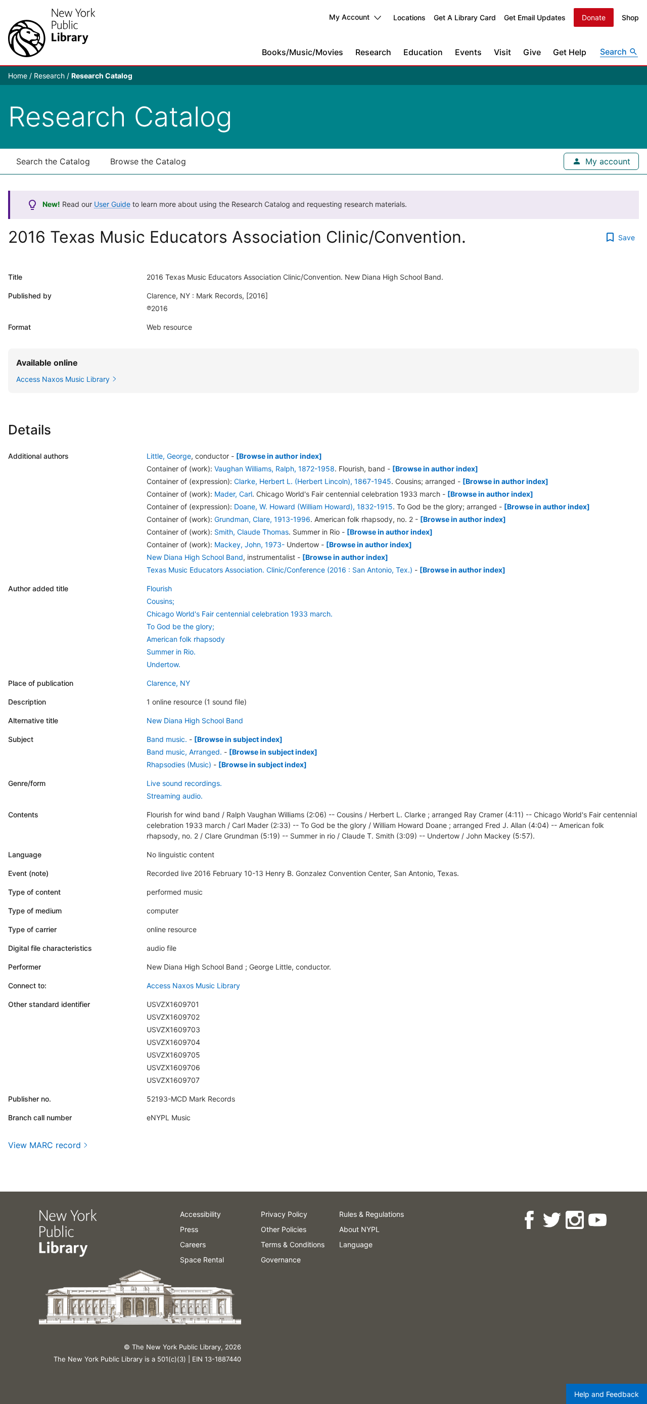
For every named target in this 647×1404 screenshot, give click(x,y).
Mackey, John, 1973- (249, 544)
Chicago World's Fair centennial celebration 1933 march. (240, 613)
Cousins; (160, 601)
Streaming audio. (175, 796)
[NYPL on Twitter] (551, 1220)
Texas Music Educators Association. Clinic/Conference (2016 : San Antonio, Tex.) (279, 569)
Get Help (569, 52)
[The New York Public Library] (51, 32)
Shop (630, 17)
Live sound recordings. (184, 783)
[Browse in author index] (279, 456)
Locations (409, 17)
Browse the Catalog (148, 161)
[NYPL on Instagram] (574, 1220)
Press (189, 1229)
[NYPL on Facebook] (528, 1220)
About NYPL (359, 1229)
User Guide (112, 204)
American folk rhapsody (186, 639)
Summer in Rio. (171, 651)
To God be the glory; (180, 626)
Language (356, 1244)
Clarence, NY (168, 683)
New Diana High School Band (195, 557)
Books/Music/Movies (302, 52)
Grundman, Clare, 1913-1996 (262, 519)
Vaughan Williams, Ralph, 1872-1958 (274, 468)
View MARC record (44, 1145)
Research (373, 52)
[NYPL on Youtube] (597, 1220)
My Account (349, 17)
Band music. (167, 739)
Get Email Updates (535, 17)
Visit (502, 52)
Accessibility (200, 1214)
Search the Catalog (53, 161)
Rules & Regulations (371, 1214)
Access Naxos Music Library (193, 985)
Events (468, 52)
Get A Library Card (465, 17)
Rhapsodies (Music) (179, 764)
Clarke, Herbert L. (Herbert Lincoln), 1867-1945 (312, 481)
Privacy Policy (284, 1214)
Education (423, 52)
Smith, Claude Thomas (251, 532)
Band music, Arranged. (184, 752)
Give (532, 52)
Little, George (169, 456)
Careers (193, 1244)
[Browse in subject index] (238, 739)
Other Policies (283, 1229)
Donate (594, 17)
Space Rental (202, 1259)
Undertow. (163, 664)
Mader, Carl (233, 494)
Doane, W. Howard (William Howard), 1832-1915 (313, 506)
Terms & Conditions (293, 1244)
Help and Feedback (606, 1394)
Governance (281, 1259)
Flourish (159, 588)
